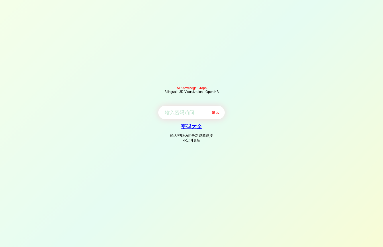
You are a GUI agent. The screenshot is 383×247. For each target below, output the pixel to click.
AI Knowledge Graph (192, 88)
